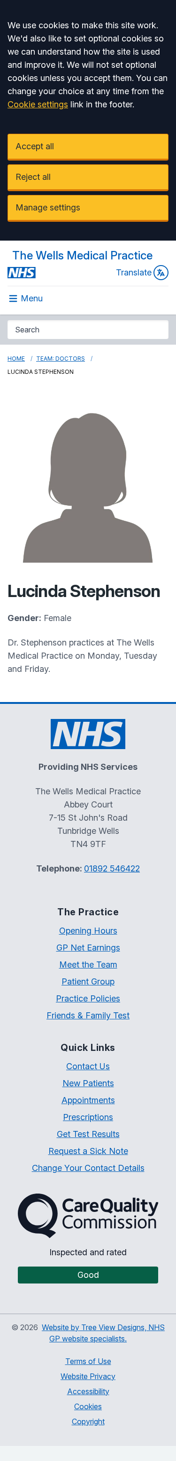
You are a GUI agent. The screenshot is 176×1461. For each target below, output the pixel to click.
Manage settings (47, 207)
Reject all (33, 177)
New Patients (88, 1083)
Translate (134, 272)
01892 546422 (112, 868)
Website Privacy (88, 1376)
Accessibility (88, 1391)
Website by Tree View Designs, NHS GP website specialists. (103, 1333)
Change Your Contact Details (88, 1168)
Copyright (88, 1421)
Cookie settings (38, 104)
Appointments (88, 1100)
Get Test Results (88, 1134)
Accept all (34, 146)
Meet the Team (88, 964)
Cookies (88, 1406)
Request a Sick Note (88, 1151)
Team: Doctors (60, 358)
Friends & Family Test (88, 1015)
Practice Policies (88, 998)
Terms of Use (88, 1361)
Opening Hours (88, 931)
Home (16, 358)
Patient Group (88, 981)
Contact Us (88, 1066)
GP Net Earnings (88, 947)
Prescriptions (88, 1117)
